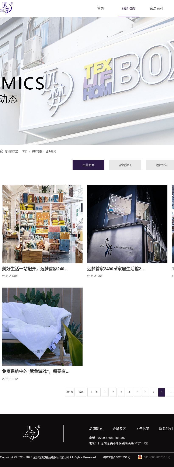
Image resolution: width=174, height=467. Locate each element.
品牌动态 (128, 8)
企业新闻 (88, 165)
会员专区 (119, 429)
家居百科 (156, 8)
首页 (100, 8)
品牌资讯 (125, 165)
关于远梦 (142, 429)
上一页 (94, 392)
